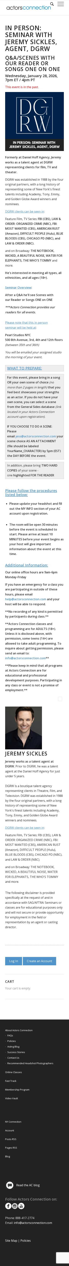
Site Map (11, 1241)
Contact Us (13, 1057)
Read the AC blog (28, 1185)
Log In (13, 961)
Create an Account (39, 961)
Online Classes (13, 1072)
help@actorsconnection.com (25, 599)
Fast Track (10, 1081)
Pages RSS (11, 1147)
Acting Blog (13, 1046)
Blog (7, 1156)
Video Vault (11, 1098)
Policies (11, 1041)
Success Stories (16, 1052)
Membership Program (17, 1089)
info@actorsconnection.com (25, 658)
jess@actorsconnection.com (35, 436)
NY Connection (13, 1121)
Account (9, 1130)
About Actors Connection (19, 1030)
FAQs (10, 1035)
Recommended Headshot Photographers (30, 1063)
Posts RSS (10, 1139)
